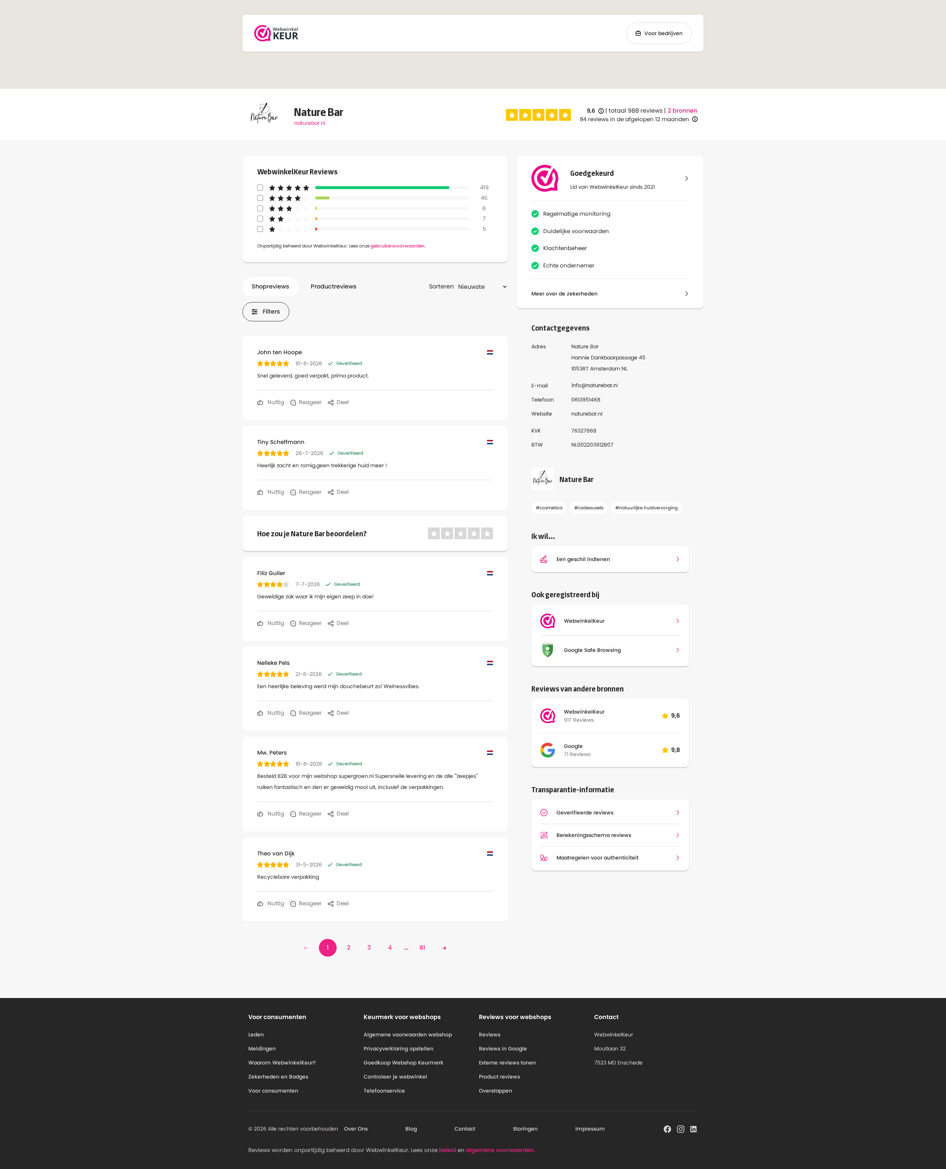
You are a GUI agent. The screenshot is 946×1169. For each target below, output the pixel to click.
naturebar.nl (309, 123)
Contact (465, 1128)
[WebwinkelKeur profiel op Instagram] (680, 1128)
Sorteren (441, 286)
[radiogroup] (538, 115)
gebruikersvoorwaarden (398, 246)
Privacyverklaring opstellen (398, 1048)
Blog (411, 1128)
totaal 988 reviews (636, 110)
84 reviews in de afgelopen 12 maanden (634, 119)
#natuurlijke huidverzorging (646, 508)
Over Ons (356, 1128)
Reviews (489, 1034)
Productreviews (334, 286)
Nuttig (275, 402)
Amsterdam (605, 368)
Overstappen (495, 1090)
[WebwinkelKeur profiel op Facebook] (667, 1128)
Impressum (590, 1128)
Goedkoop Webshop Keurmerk (403, 1062)
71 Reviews (577, 754)
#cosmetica (549, 508)
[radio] (512, 115)
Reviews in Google (503, 1048)
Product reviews (499, 1076)
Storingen (525, 1128)
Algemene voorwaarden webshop (408, 1034)
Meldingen (262, 1048)
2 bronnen (682, 110)
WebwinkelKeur (584, 711)
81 (422, 947)
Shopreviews (270, 286)
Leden (256, 1034)
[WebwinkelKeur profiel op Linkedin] (694, 1128)
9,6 (595, 111)
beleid (447, 1150)
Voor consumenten (273, 1090)
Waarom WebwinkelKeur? (282, 1062)
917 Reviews (579, 720)
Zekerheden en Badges (278, 1076)
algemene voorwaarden (500, 1150)
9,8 (675, 750)
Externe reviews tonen (507, 1062)
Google (573, 746)
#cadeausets (588, 508)
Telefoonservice (384, 1090)
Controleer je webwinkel (395, 1076)
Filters (271, 311)
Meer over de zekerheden (564, 293)
